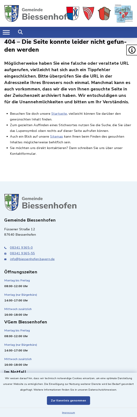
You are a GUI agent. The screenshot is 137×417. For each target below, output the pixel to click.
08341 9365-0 (21, 247)
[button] (131, 50)
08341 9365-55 (22, 253)
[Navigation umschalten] (6, 32)
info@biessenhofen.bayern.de (32, 259)
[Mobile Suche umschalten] (20, 32)
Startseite (59, 113)
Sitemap (56, 136)
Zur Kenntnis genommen (68, 401)
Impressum (68, 412)
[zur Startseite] (40, 13)
